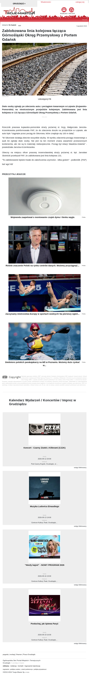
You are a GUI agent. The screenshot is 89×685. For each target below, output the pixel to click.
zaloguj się (80, 2)
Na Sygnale (12, 25)
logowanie (28, 666)
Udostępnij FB (44, 99)
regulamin (6, 669)
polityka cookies (15, 669)
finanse (19, 654)
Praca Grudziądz (29, 654)
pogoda (5, 654)
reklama (6, 666)
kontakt (20, 666)
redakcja (13, 666)
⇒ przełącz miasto (17, 663)
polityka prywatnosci (40, 669)
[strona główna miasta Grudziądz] (19, 11)
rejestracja (36, 666)
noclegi (12, 654)
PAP (19, 26)
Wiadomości (46, 2)
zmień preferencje (27, 669)
